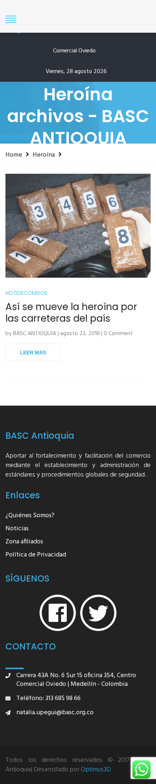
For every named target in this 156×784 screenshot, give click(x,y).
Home (13, 155)
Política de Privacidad (35, 555)
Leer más (33, 352)
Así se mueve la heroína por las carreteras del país (71, 312)
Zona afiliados (24, 542)
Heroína (44, 155)
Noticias (17, 529)
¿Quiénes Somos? (29, 516)
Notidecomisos (26, 293)
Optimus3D (96, 770)
